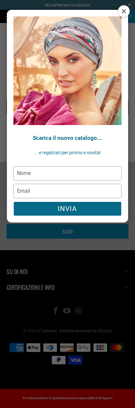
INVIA (67, 209)
